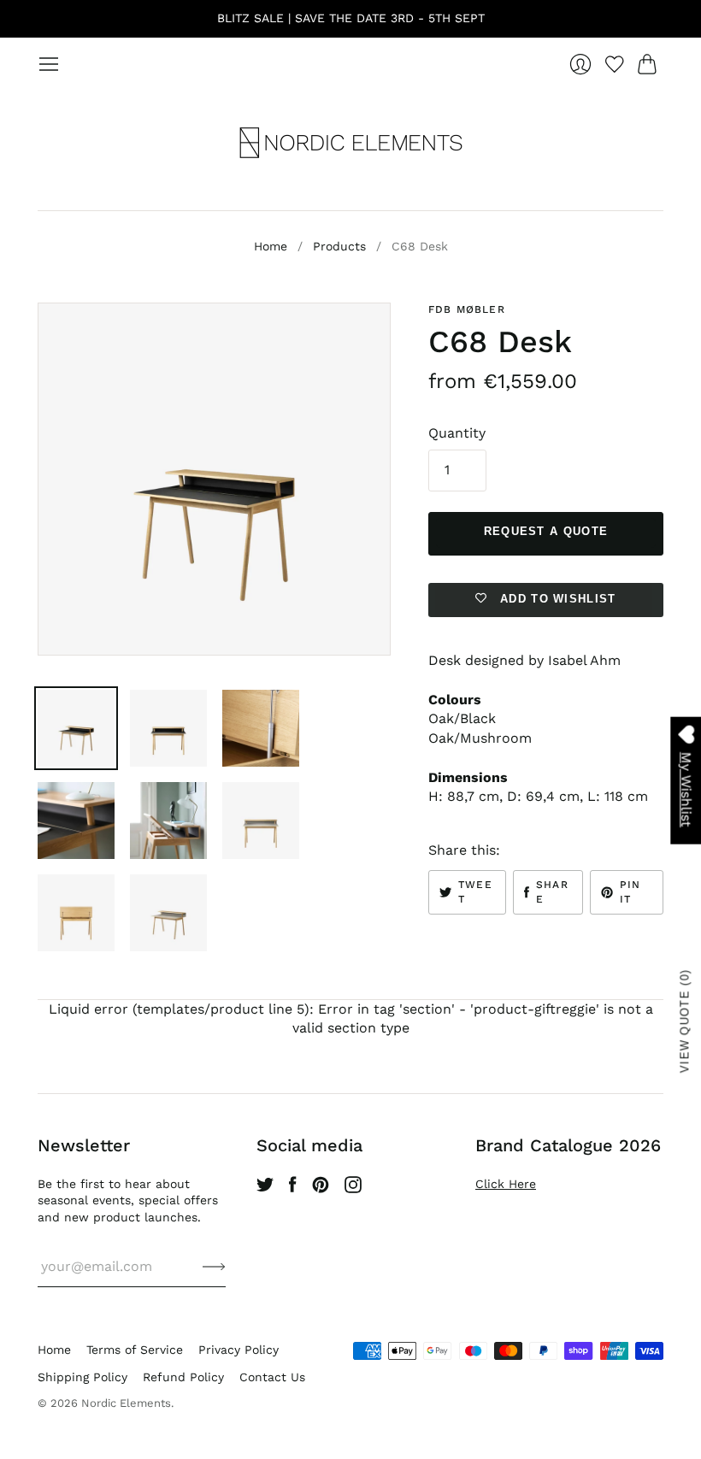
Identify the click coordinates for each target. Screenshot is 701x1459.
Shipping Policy (82, 1377)
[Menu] (49, 64)
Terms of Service (134, 1349)
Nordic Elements (126, 1403)
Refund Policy (183, 1377)
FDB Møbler (466, 309)
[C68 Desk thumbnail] (76, 728)
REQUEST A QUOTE (546, 531)
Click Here (505, 1184)
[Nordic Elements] (351, 143)
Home (270, 246)
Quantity (457, 433)
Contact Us (272, 1377)
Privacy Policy (238, 1349)
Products (339, 246)
